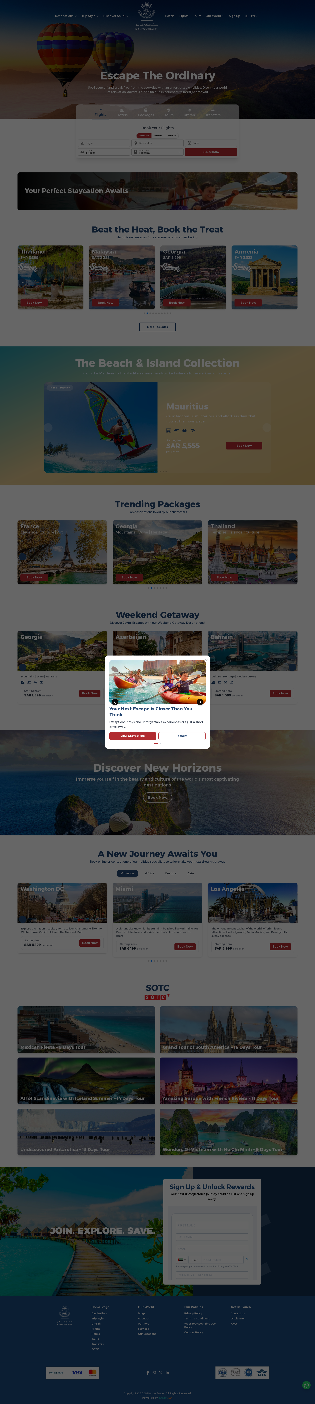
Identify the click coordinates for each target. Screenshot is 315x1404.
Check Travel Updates (133, 730)
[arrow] (154, 743)
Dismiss (182, 730)
